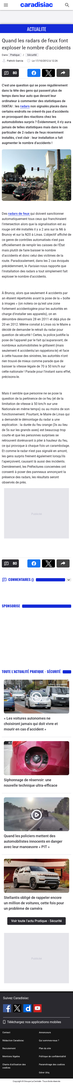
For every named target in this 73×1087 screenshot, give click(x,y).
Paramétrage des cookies (52, 1064)
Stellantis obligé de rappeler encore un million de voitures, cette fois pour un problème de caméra (34, 903)
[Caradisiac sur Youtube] (37, 1008)
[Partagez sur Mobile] (64, 71)
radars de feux (19, 214)
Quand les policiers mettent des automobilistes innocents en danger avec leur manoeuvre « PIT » (33, 841)
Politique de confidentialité (52, 1056)
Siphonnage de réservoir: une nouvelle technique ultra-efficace (30, 782)
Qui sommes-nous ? (49, 1040)
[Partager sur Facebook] (34, 71)
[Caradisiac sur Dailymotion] (27, 1008)
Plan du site (45, 1048)
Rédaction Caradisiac (13, 1040)
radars (25, 106)
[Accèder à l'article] (36, 697)
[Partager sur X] (49, 71)
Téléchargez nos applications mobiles (34, 1022)
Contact (6, 1032)
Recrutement (9, 1048)
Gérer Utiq (44, 1072)
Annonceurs (45, 1032)
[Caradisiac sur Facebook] (7, 1008)
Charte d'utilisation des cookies (14, 1066)
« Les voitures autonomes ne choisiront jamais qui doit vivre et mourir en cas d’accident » (31, 723)
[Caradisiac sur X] (17, 1008)
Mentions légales (11, 1056)
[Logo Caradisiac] (36, 8)
